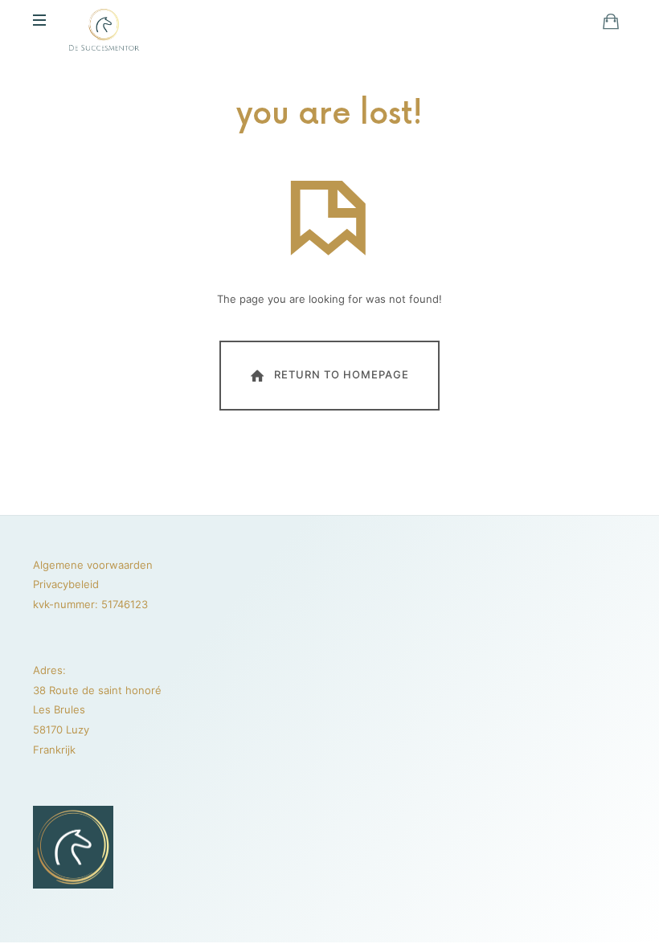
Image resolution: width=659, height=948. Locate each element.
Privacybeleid (66, 584)
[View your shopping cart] (611, 21)
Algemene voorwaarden (93, 564)
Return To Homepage (341, 374)
